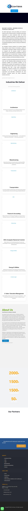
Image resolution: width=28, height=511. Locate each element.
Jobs (5, 460)
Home (5, 473)
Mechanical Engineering (8, 465)
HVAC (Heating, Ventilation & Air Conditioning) (13, 478)
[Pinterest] (17, 2)
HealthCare (6, 477)
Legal (5, 461)
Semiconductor (7, 480)
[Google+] (12, 2)
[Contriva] (14, 6)
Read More (5, 340)
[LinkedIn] (15, 2)
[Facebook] (10, 2)
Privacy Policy (6, 475)
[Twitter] (14, 2)
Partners (5, 467)
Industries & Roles (7, 458)
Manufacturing (7, 463)
